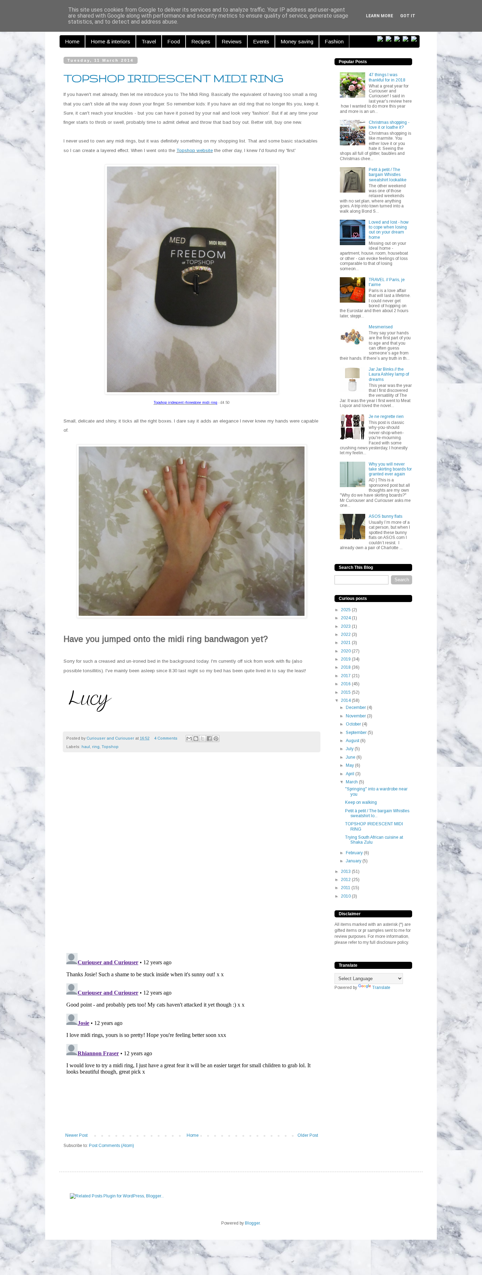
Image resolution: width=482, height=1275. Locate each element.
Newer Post (76, 1135)
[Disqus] (192, 856)
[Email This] (189, 738)
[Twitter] (390, 39)
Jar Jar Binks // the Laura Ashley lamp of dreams (389, 374)
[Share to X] (202, 738)
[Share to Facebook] (209, 738)
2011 (346, 887)
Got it (407, 15)
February (355, 852)
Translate (381, 987)
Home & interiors (110, 41)
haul (86, 747)
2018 (346, 667)
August (353, 740)
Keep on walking (361, 802)
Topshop (110, 747)
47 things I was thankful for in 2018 (387, 77)
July (350, 748)
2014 (346, 700)
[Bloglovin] (381, 39)
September (357, 732)
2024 (346, 617)
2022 (346, 634)
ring (96, 747)
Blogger (252, 1223)
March (352, 781)
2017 (346, 675)
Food (173, 41)
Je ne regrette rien (386, 416)
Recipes (200, 41)
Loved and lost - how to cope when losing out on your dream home (389, 230)
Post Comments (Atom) (111, 1145)
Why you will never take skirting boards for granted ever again (390, 469)
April (350, 773)
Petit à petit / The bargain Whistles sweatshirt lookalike (387, 174)
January (354, 860)
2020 (346, 651)
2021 (346, 642)
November (356, 716)
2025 (346, 609)
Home (72, 41)
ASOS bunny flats (385, 516)
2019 (346, 659)
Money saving (297, 41)
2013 (346, 871)
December (356, 707)
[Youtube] (415, 39)
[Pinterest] (398, 39)
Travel (148, 41)
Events (261, 41)
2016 (346, 683)
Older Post (307, 1135)
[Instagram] (407, 39)
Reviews (232, 41)
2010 (346, 896)
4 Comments (165, 738)
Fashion (334, 41)
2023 (346, 626)
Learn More (379, 15)
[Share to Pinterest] (215, 738)
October (354, 724)
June (351, 757)
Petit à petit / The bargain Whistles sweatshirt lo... (377, 813)
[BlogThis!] (195, 738)
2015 (346, 692)
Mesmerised (381, 326)
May (350, 765)
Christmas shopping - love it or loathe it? (389, 125)
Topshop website (194, 150)
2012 (346, 879)
